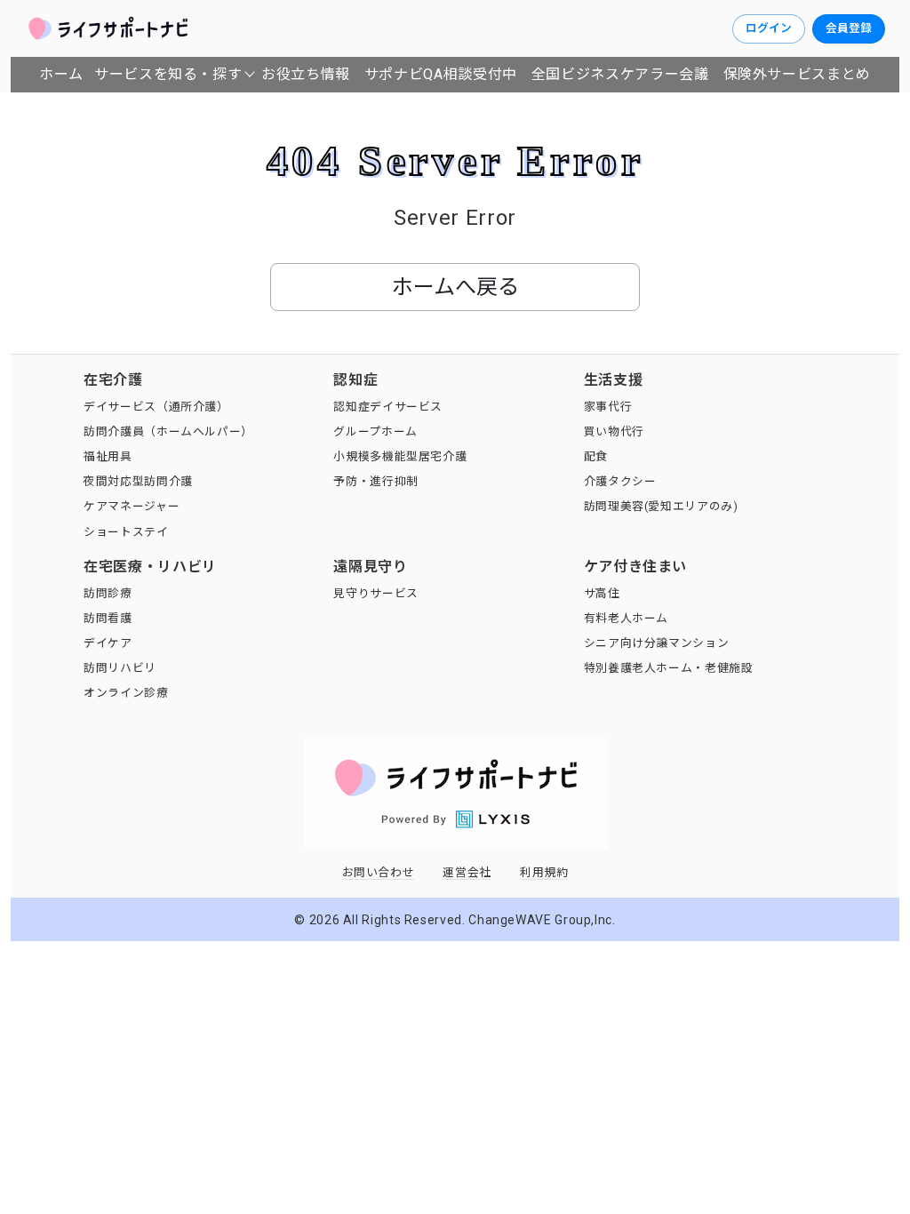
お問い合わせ (378, 872)
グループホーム (375, 431)
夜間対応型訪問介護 (138, 481)
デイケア (108, 643)
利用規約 (544, 872)
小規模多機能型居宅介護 (400, 456)
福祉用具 (108, 456)
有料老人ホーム (626, 618)
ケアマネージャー (132, 506)
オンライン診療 (126, 692)
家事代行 (608, 406)
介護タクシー (620, 481)
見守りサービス (375, 593)
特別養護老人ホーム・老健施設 (669, 668)
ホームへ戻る (455, 287)
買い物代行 (614, 431)
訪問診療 (108, 593)
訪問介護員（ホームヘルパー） (168, 431)
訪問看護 (108, 618)
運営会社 (467, 872)
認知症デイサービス (388, 406)
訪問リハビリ (120, 668)
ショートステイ (126, 532)
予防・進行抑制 (375, 481)
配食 (596, 456)
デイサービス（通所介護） (156, 406)
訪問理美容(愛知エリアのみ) (661, 506)
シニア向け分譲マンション (657, 643)
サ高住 (602, 593)
